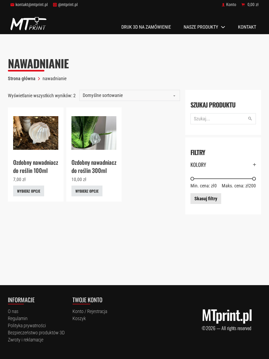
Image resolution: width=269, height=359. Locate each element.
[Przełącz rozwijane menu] (223, 27)
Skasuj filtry (205, 198)
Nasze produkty (201, 27)
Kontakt (247, 27)
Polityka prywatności (27, 325)
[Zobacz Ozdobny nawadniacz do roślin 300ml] (94, 132)
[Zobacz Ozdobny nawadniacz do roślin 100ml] (35, 132)
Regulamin (18, 318)
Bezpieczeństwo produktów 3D (36, 332)
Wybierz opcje (28, 191)
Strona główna (21, 78)
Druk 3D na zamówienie (146, 27)
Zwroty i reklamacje (25, 339)
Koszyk (79, 318)
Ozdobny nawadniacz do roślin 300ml (93, 166)
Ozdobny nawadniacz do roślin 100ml (35, 166)
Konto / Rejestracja (90, 311)
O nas (13, 311)
